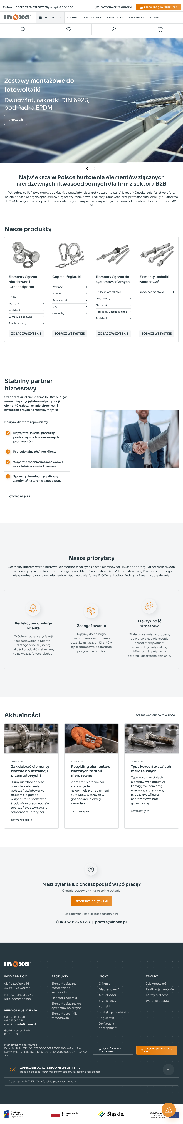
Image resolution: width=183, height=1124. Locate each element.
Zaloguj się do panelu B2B (160, 7)
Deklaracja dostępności (108, 1026)
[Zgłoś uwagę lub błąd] (169, 1110)
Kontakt (155, 17)
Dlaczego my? (109, 989)
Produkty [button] (50, 17)
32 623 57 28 (24, 7)
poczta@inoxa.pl (111, 922)
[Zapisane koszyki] (69, 29)
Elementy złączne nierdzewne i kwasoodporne (63, 988)
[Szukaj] (23, 29)
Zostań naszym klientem (116, 7)
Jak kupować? (156, 984)
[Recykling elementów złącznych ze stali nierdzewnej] (91, 739)
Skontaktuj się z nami (91, 901)
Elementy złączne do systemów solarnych (66, 1006)
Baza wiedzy (136, 17)
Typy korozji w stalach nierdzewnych (151, 768)
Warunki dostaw (157, 1001)
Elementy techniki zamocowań (64, 1016)
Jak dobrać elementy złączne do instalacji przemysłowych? (30, 771)
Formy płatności (157, 995)
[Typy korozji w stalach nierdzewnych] (152, 739)
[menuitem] (26, 265)
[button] (91, 1070)
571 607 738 (40, 7)
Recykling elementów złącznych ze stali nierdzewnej (90, 771)
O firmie (72, 17)
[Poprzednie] (88, 168)
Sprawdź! (16, 119)
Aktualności (115, 17)
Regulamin (106, 1018)
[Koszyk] (160, 29)
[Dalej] (95, 168)
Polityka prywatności (114, 1012)
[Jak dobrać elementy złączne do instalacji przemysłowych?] (31, 739)
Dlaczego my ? (92, 17)
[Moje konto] (114, 29)
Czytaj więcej (19, 496)
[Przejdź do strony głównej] (18, 17)
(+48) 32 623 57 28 (73, 922)
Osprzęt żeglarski (64, 998)
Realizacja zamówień (161, 989)
